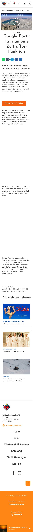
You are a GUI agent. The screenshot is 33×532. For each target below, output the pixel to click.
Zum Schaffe (10, 10)
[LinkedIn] (20, 59)
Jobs (16, 438)
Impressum (21, 501)
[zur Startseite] (4, 4)
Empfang (16, 450)
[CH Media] (16, 514)
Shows (4, 10)
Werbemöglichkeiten (16, 444)
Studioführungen (16, 457)
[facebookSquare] (13, 473)
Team (16, 431)
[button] (25, 3)
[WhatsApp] (3, 59)
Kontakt (16, 463)
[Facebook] (16, 59)
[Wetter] (19, 3)
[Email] (12, 59)
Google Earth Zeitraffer (14, 103)
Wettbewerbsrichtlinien (16, 504)
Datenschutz (12, 501)
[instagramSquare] (19, 473)
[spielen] (29, 528)
